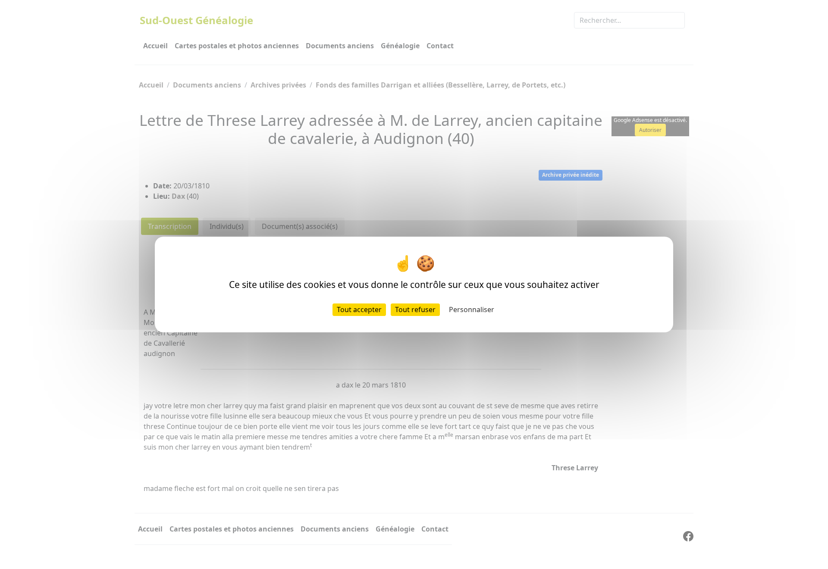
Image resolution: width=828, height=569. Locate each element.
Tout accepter (359, 309)
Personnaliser (471, 309)
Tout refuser (415, 309)
